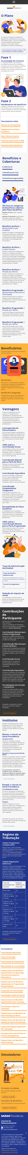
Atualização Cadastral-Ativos (13, 995)
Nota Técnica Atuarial (10, 136)
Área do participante (10, 939)
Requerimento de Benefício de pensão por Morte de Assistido (13, 1021)
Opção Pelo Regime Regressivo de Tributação (13, 1028)
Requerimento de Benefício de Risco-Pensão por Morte (13, 1014)
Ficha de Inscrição (8, 957)
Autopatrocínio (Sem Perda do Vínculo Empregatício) (13, 1034)
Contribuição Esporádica (11, 952)
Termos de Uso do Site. (9, 1152)
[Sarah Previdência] (14, 7)
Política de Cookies (8, 1150)
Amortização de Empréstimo (12, 962)
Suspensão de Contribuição (12, 991)
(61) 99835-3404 (8, 1127)
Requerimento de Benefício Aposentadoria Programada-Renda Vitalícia (12, 984)
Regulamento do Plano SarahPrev (10, 130)
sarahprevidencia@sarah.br (10, 1129)
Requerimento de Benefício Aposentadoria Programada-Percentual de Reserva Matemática (12, 974)
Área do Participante (10, 713)
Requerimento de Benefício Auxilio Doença (12, 1041)
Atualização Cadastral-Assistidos (10, 1007)
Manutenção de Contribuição (13, 966)
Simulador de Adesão (8, 1097)
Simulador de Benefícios (9, 1108)
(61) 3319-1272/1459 (9, 1126)
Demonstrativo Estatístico (11, 145)
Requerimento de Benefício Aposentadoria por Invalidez (12, 1001)
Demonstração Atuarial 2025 (12, 141)
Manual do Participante (10, 125)
